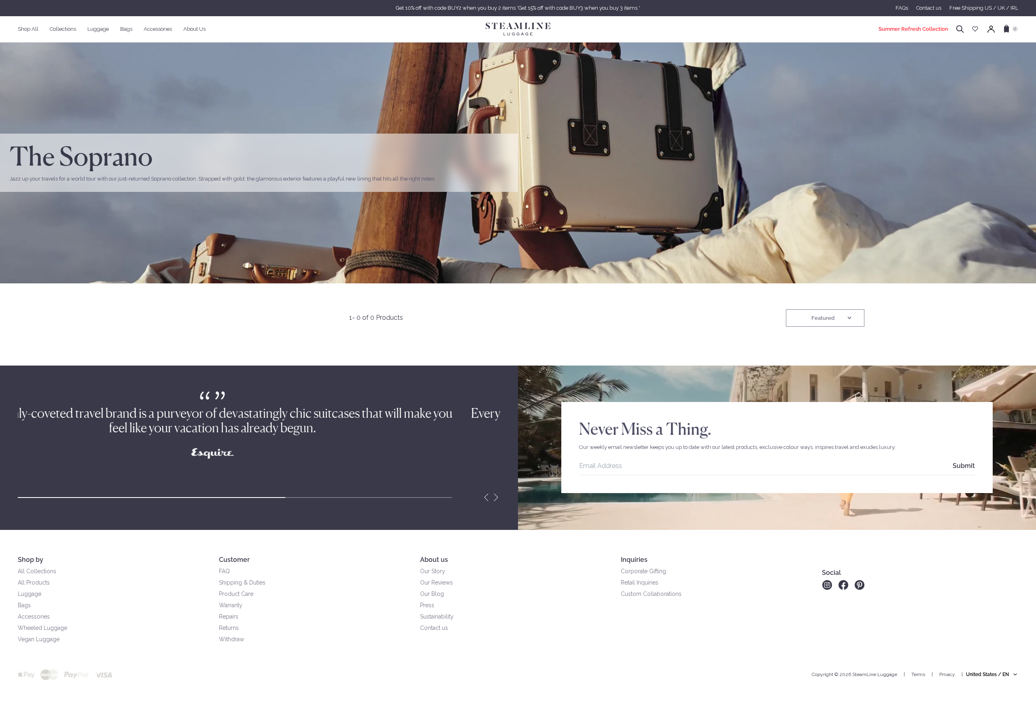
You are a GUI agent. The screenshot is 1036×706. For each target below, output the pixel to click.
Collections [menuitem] (63, 29)
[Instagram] (827, 585)
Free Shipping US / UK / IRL (983, 8)
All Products (34, 582)
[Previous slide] (486, 497)
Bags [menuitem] (126, 29)
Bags (24, 605)
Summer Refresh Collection (913, 29)
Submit (964, 466)
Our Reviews (436, 582)
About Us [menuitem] (194, 29)
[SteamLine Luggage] (518, 29)
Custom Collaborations (651, 594)
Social (831, 572)
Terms (918, 674)
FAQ (224, 571)
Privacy (947, 674)
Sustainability (437, 616)
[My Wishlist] (975, 29)
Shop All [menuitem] (28, 29)
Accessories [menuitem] (158, 29)
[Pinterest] (859, 585)
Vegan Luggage (38, 639)
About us (434, 560)
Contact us (928, 8)
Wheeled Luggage (42, 628)
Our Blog (432, 594)
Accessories (34, 616)
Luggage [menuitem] (98, 29)
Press (427, 605)
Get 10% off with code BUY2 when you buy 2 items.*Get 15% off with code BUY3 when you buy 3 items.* (518, 8)
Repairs (228, 616)
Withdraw (231, 639)
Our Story (432, 571)
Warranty (230, 605)
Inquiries (634, 560)
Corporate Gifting (643, 571)
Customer (234, 560)
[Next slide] (496, 497)
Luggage (29, 594)
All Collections (37, 571)
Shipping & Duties (242, 582)
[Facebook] (843, 585)
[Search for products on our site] (960, 29)
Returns (229, 628)
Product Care (236, 594)
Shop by (30, 560)
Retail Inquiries (639, 582)
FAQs (902, 8)
